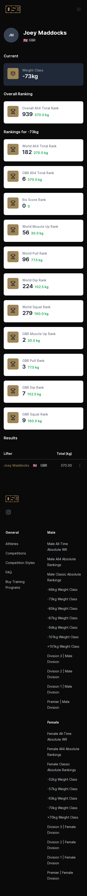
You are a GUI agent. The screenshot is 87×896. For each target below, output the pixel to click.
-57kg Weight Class (62, 789)
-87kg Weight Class (62, 618)
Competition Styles (20, 563)
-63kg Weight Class (62, 798)
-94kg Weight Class (62, 627)
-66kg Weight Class (62, 589)
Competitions (16, 553)
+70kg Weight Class (62, 817)
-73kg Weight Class (62, 599)
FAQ (9, 572)
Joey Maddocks (16, 465)
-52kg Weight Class (62, 779)
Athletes (12, 544)
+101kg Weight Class (63, 646)
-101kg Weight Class (63, 637)
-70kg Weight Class (62, 808)
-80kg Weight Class (62, 608)
